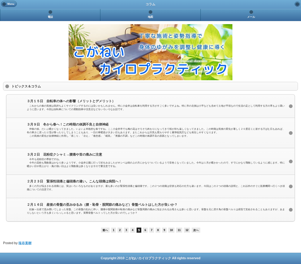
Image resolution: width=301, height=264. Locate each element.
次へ (196, 230)
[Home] (297, 4)
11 (179, 230)
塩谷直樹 (25, 243)
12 (187, 230)
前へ (105, 230)
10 (171, 230)
